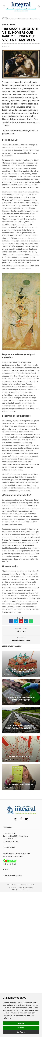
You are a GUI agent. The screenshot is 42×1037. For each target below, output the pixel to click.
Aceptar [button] (21, 1023)
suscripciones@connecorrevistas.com (16, 853)
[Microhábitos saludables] (21, 777)
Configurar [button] (21, 1032)
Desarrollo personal (8, 24)
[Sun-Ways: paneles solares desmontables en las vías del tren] (21, 720)
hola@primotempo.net (11, 841)
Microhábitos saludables (21, 785)
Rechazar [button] (21, 1028)
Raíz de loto (21, 631)
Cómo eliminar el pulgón (21, 640)
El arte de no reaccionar (21, 756)
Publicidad (12, 887)
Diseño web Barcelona (25, 887)
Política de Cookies (13, 885)
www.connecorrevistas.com (13, 856)
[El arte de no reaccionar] (21, 749)
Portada (4, 17)
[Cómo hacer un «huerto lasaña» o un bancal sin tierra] (21, 664)
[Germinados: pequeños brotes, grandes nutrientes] (21, 692)
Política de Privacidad (28, 885)
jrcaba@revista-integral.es (12, 875)
